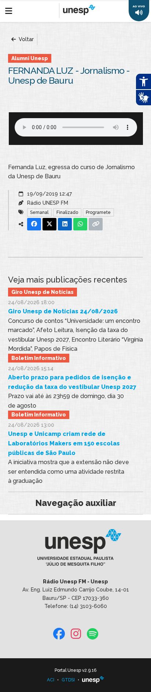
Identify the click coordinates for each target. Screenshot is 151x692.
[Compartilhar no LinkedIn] (65, 224)
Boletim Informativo (38, 358)
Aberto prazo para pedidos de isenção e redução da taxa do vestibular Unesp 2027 (72, 382)
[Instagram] (76, 634)
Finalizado (67, 212)
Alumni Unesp (29, 58)
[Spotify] (92, 634)
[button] (139, 10)
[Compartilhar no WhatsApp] (80, 224)
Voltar (25, 39)
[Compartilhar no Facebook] (34, 224)
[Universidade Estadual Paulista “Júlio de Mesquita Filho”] (93, 680)
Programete (98, 212)
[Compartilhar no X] (49, 224)
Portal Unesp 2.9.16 (75, 670)
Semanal (39, 212)
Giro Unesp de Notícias (42, 292)
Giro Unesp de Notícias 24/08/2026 (63, 311)
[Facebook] (59, 634)
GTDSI (68, 679)
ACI (50, 679)
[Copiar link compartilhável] (96, 224)
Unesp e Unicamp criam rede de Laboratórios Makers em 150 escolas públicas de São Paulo (64, 443)
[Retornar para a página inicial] (75, 550)
